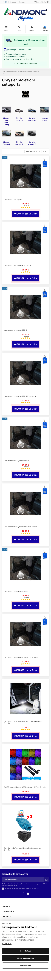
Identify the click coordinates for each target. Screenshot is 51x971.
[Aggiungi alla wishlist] (24, 196)
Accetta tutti (25, 951)
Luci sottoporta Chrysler (13, 199)
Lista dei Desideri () (42, 2)
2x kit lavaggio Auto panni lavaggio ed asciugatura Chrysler (22, 849)
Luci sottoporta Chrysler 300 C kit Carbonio (20, 396)
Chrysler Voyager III (19, 143)
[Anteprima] (27, 196)
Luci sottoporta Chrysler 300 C (15, 330)
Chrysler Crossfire (19, 119)
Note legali (22, 2)
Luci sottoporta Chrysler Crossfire (16, 461)
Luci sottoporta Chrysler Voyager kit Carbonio (21, 657)
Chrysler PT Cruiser (32, 119)
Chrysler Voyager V (32, 143)
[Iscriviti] (46, 879)
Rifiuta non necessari (25, 958)
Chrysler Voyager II (6, 143)
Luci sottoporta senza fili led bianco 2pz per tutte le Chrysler (22, 722)
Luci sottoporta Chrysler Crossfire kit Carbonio (21, 527)
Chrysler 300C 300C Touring (6, 121)
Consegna (13, 2)
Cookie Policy (7, 944)
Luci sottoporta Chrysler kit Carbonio (17, 265)
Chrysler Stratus (44, 119)
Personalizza (25, 965)
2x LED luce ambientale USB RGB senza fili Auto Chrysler (25, 787)
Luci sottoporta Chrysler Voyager (16, 591)
